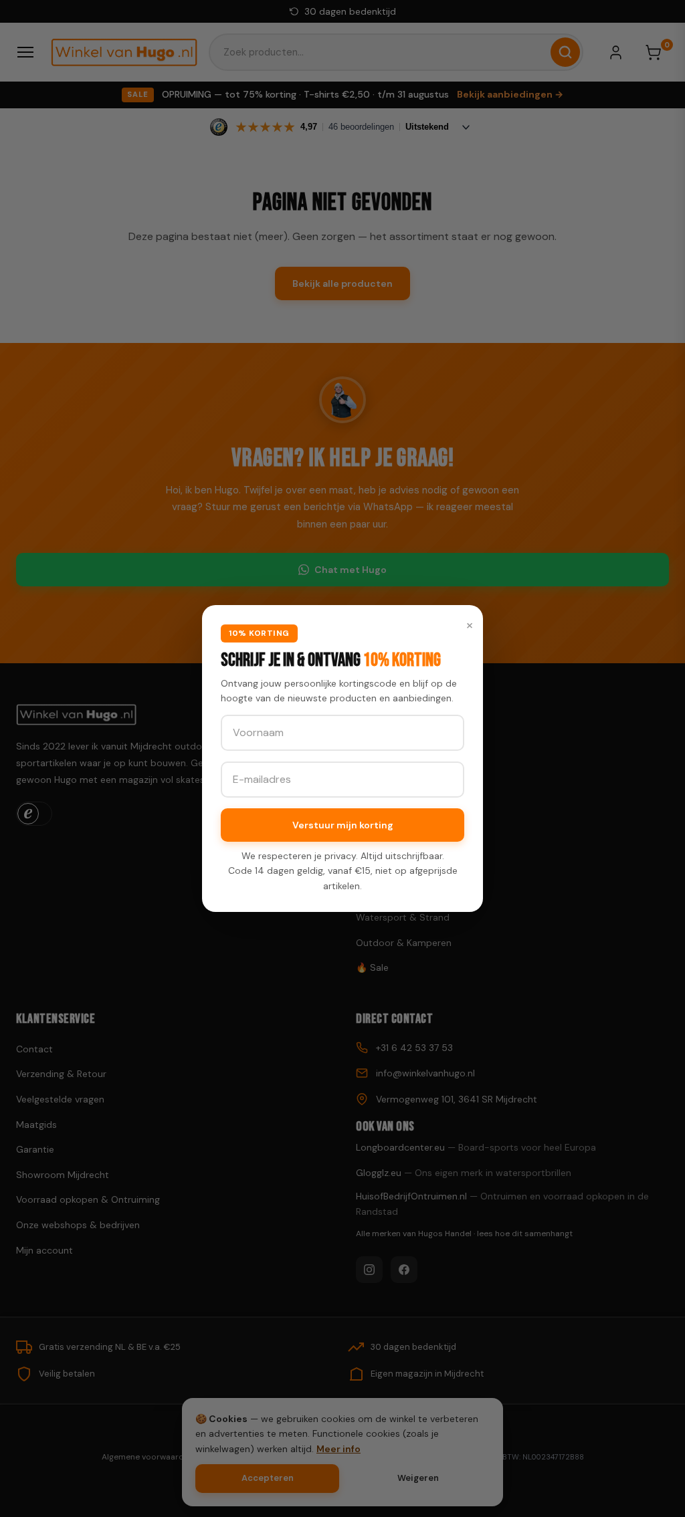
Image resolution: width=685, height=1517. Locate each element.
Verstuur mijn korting (342, 825)
